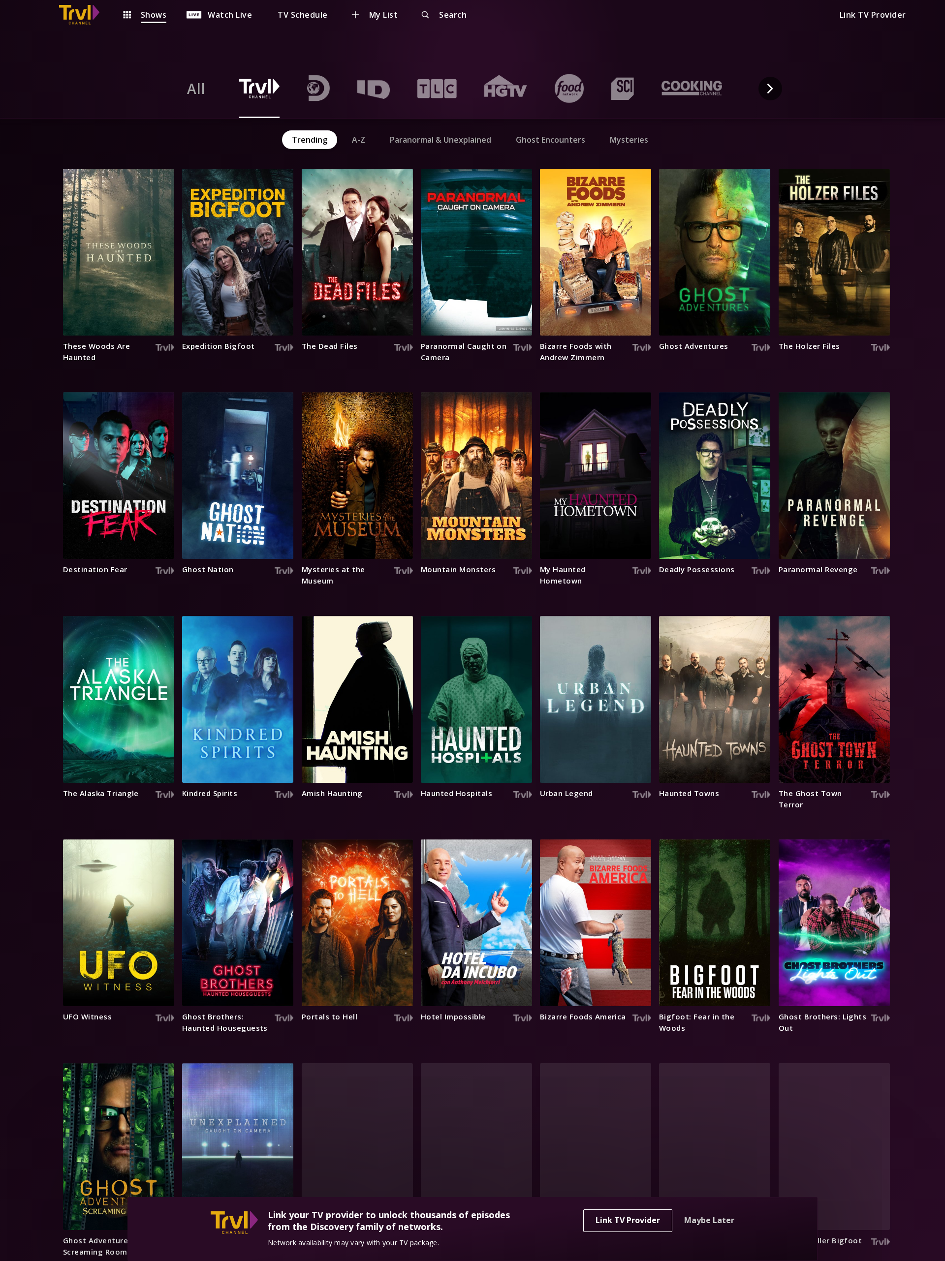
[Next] (770, 88)
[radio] (196, 88)
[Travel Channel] (84, 15)
